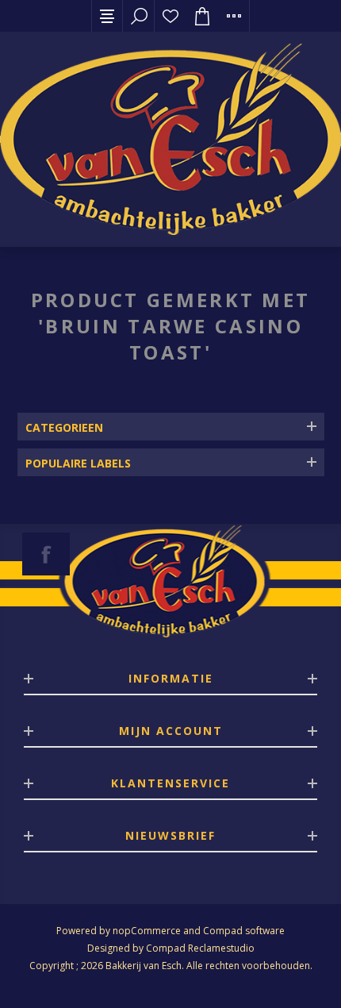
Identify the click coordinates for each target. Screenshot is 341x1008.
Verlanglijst (170, 16)
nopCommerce (147, 930)
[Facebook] (46, 554)
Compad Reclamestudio (200, 948)
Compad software (244, 930)
